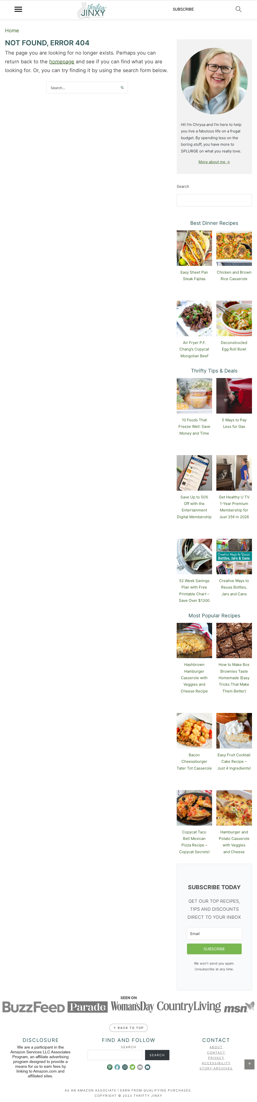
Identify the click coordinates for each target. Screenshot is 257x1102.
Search (183, 186)
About (216, 1047)
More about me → (214, 161)
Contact (216, 1052)
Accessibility (216, 1063)
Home (12, 31)
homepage (61, 62)
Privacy (216, 1058)
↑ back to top (128, 1028)
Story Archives (216, 1068)
